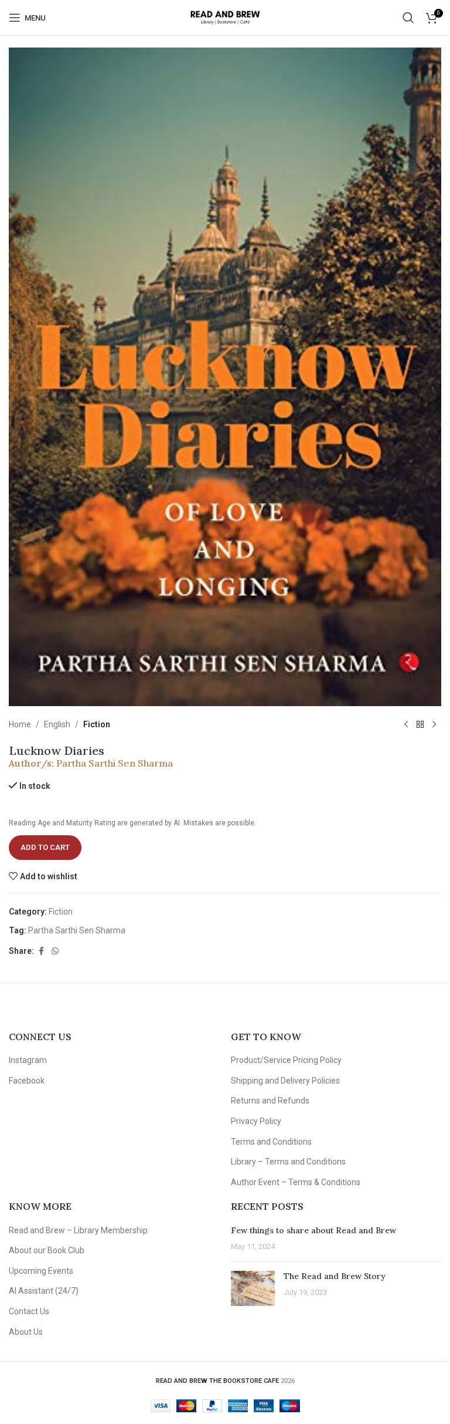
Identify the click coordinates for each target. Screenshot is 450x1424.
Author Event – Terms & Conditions (295, 1182)
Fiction (96, 724)
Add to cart (45, 847)
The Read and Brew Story (335, 1276)
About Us (26, 1332)
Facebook (27, 1080)
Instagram (28, 1060)
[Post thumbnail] (253, 1288)
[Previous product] (406, 725)
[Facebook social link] (41, 951)
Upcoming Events (41, 1270)
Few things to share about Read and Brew (313, 1230)
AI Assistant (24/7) (44, 1290)
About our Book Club (46, 1250)
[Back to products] (420, 725)
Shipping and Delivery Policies (285, 1080)
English (57, 724)
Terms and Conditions (271, 1141)
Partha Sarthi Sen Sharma (114, 763)
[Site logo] (225, 17)
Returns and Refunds (270, 1100)
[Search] (408, 17)
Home (20, 724)
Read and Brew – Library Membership (78, 1230)
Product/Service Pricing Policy (286, 1060)
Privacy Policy (256, 1121)
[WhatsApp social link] (55, 951)
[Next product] (434, 725)
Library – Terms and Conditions (288, 1161)
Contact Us (29, 1311)
